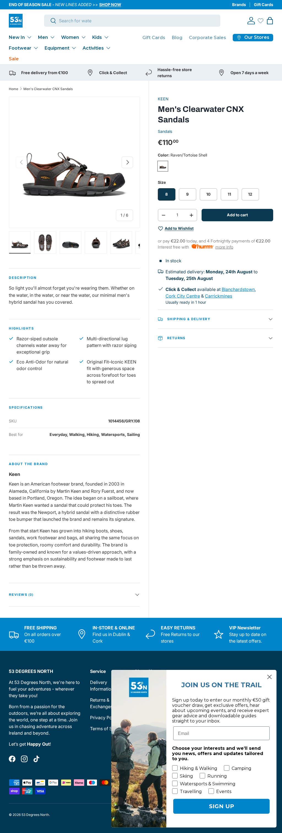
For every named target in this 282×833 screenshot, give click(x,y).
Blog (177, 37)
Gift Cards (263, 4)
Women (70, 37)
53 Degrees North (35, 815)
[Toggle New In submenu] (29, 37)
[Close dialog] (269, 677)
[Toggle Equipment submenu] (73, 48)
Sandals (165, 131)
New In (17, 37)
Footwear (20, 48)
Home (13, 89)
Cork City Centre (183, 296)
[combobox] (132, 21)
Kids (97, 37)
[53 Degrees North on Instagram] (24, 759)
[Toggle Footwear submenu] (35, 48)
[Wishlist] (260, 21)
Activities (93, 48)
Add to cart (237, 214)
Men (43, 37)
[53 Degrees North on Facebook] (12, 759)
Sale (14, 58)
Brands (239, 4)
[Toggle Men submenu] (52, 37)
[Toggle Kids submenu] (106, 37)
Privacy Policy (104, 717)
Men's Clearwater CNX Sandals (48, 89)
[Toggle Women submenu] (83, 37)
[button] (270, 21)
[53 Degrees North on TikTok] (36, 759)
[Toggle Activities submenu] (108, 48)
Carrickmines (218, 296)
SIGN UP (221, 806)
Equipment (57, 48)
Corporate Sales (207, 37)
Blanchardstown (238, 289)
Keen (163, 98)
